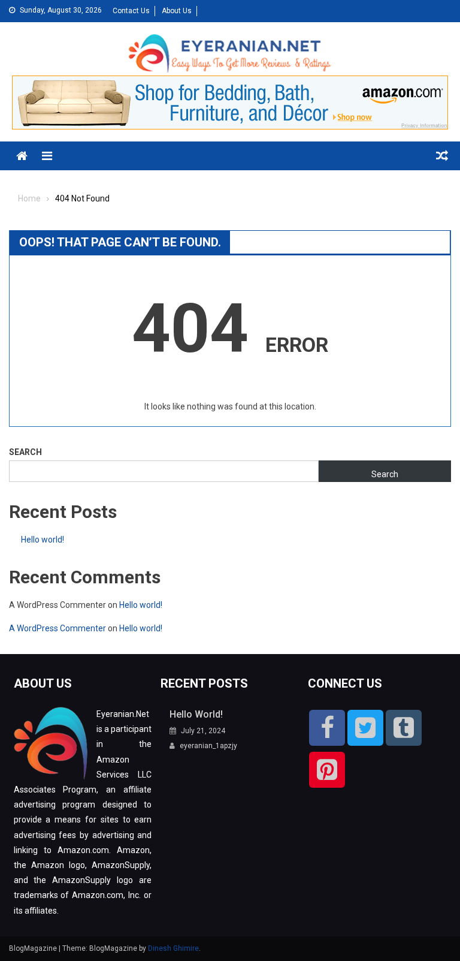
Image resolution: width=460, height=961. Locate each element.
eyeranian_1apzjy (208, 746)
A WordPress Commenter (57, 628)
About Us (177, 11)
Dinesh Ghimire (173, 948)
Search (25, 452)
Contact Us (131, 11)
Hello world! (42, 539)
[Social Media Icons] (327, 728)
